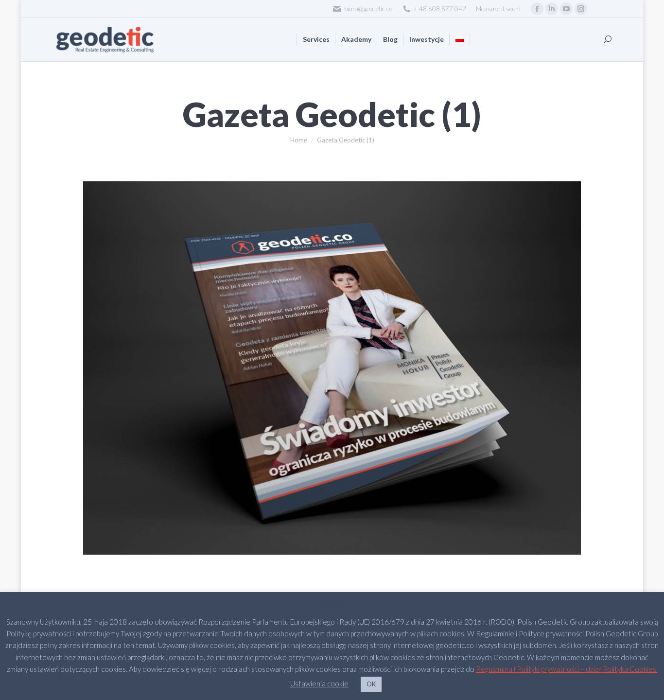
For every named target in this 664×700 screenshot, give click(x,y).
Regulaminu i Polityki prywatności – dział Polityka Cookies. (567, 669)
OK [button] (371, 684)
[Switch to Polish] (459, 39)
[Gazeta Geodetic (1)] (332, 368)
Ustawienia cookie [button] (319, 683)
